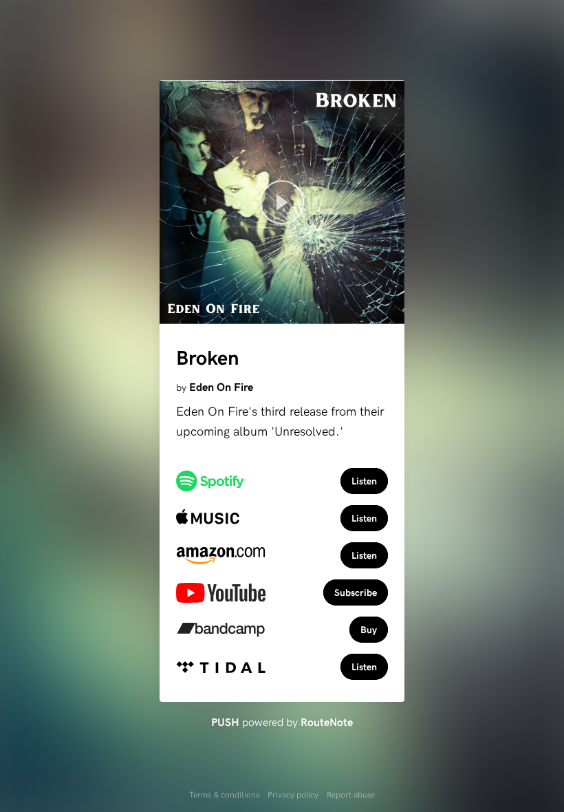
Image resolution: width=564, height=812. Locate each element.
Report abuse (351, 794)
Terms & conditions (224, 794)
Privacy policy (293, 794)
